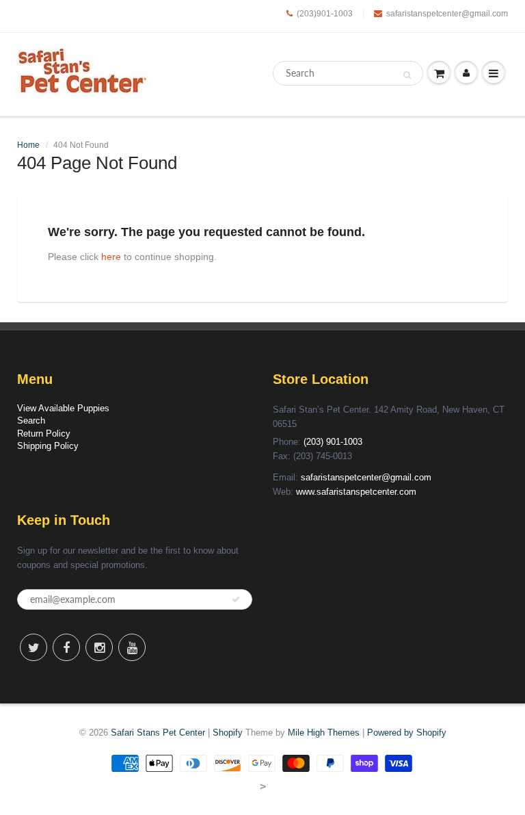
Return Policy (43, 433)
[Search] (407, 74)
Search (31, 420)
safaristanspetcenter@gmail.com (447, 13)
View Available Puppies (63, 408)
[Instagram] (99, 647)
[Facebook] (66, 647)
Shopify (228, 732)
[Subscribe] (236, 599)
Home (28, 145)
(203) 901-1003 (333, 442)
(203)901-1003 (325, 13)
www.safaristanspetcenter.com (356, 492)
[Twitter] (33, 647)
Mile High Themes (324, 732)
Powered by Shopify (406, 732)
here (111, 256)
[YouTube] (132, 647)
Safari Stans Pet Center (158, 732)
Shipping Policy (48, 446)
